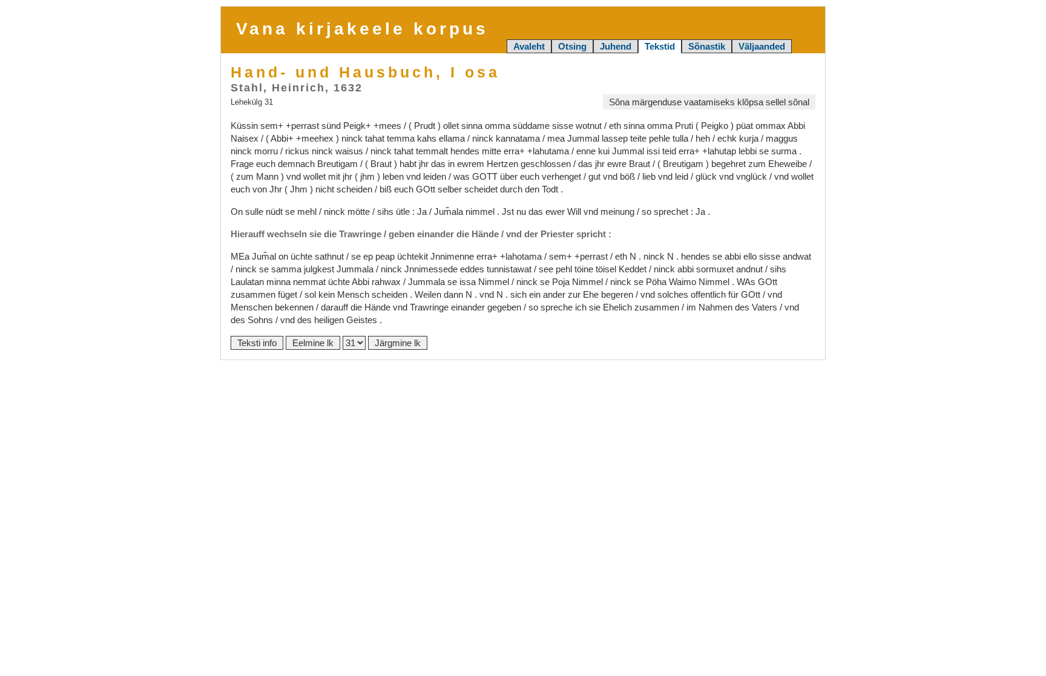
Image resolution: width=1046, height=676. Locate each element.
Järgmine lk (398, 343)
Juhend (615, 46)
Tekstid (660, 46)
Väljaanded (761, 46)
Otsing (572, 46)
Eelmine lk (313, 343)
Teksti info (257, 343)
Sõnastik (706, 46)
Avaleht (529, 46)
